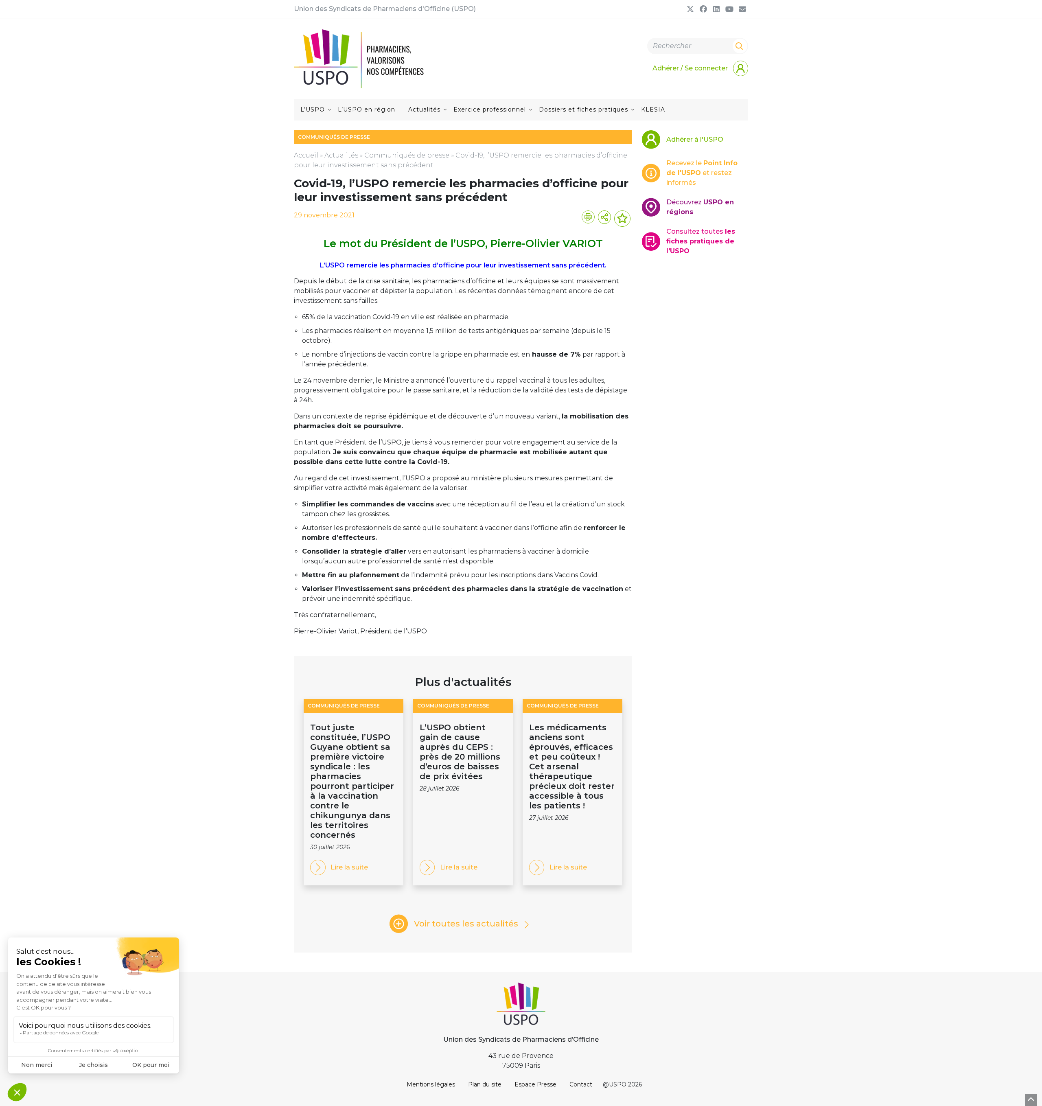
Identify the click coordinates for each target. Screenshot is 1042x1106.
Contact (580, 1084)
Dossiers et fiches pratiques (583, 109)
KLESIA (653, 109)
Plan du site (484, 1084)
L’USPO (312, 109)
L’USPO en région (366, 109)
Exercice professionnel (489, 109)
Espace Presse (535, 1084)
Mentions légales (431, 1084)
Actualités (424, 109)
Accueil (306, 155)
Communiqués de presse (406, 155)
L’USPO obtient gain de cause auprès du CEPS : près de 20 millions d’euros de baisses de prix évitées (460, 752)
